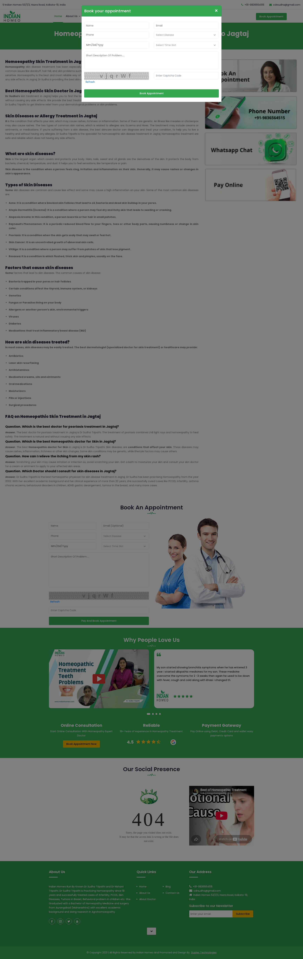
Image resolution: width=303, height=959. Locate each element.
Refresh (90, 82)
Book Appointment (152, 93)
